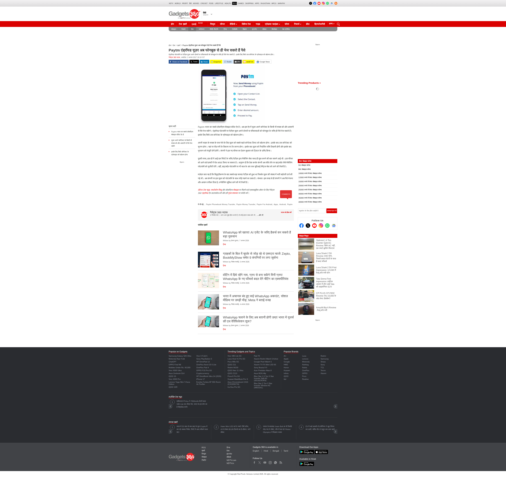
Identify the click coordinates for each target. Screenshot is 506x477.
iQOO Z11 (232, 365)
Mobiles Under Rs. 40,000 (179, 367)
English (256, 451)
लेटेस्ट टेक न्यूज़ (204, 189)
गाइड (258, 24)
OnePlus (305, 370)
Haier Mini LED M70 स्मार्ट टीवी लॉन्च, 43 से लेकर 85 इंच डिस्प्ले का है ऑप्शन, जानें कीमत (235, 429)
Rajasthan (265, 3)
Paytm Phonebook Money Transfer (220, 204)
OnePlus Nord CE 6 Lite (206, 365)
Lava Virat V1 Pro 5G (236, 359)
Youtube (265, 462)
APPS (257, 3)
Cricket (204, 3)
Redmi (323, 356)
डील (307, 24)
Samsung (325, 359)
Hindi (266, 451)
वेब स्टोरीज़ (286, 29)
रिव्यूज (212, 24)
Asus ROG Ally (260, 373)
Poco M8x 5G (233, 362)
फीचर (222, 24)
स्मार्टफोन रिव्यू (216, 189)
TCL (322, 367)
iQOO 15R (173, 387)
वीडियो (232, 24)
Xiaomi (323, 373)
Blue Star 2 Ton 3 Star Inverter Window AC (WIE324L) (263, 385)
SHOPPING (249, 3)
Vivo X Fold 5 (201, 356)
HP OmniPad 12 (203, 362)
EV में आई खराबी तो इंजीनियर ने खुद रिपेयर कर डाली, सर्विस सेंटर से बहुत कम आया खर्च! (320, 427)
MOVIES (196, 3)
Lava (304, 356)
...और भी (260, 215)
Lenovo (305, 359)
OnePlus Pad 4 (202, 367)
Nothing (305, 365)
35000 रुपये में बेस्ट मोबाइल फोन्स (310, 198)
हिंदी (190, 3)
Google (287, 362)
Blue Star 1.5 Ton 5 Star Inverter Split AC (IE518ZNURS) (264, 378)
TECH (234, 3)
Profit (185, 3)
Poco (304, 376)
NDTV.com (231, 460)
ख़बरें (178, 45)
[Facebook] (301, 225)
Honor (286, 367)
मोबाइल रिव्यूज (303, 236)
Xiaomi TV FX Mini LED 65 (265, 365)
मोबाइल (173, 29)
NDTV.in (230, 463)
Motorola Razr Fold (177, 359)
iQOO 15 (172, 376)
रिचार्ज (296, 24)
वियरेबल (274, 29)
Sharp (323, 362)
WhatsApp (275, 462)
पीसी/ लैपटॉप (214, 29)
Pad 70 (257, 356)
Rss (280, 462)
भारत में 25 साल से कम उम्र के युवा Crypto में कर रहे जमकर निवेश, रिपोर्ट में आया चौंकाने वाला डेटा (192, 429)
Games (241, 3)
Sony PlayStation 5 (204, 359)
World (178, 3)
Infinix (286, 373)
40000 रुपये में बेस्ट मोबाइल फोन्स (310, 202)
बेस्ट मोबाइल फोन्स (304, 169)
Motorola (306, 362)
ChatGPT (172, 362)
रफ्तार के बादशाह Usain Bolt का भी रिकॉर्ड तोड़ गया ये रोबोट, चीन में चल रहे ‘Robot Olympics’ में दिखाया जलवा (277, 429)
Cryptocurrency (202, 373)
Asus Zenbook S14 (176, 373)
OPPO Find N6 (175, 365)
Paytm (290, 204)
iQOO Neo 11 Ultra (235, 370)
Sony (323, 365)
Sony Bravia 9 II (260, 367)
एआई (197, 23)
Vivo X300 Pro (175, 379)
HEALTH (228, 3)
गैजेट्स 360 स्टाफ (174, 57)
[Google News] (334, 225)
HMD (286, 365)
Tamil (286, 451)
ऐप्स (192, 29)
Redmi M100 (233, 367)
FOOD (211, 3)
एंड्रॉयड (205, 193)
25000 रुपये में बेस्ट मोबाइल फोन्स (310, 190)
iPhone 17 (200, 379)
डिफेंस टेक (246, 24)
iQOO (286, 376)
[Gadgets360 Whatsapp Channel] (327, 225)
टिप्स (225, 29)
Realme (305, 379)
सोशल (264, 29)
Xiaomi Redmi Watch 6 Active (266, 359)
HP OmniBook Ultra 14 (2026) (208, 376)
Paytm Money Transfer (245, 204)
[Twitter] (308, 225)
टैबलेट (183, 29)
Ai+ (285, 356)
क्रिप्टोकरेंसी (319, 24)
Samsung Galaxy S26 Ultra (180, 356)
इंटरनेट (254, 29)
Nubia (304, 367)
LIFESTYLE (219, 3)
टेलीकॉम (234, 29)
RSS (204, 447)
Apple (286, 359)
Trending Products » (309, 83)
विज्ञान (245, 29)
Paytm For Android (264, 204)
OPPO (304, 373)
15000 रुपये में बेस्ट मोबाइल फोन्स (310, 181)
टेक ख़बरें (183, 24)
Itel (285, 379)
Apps (276, 204)
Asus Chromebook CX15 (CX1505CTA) (238, 383)
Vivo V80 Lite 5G (235, 356)
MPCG (274, 3)
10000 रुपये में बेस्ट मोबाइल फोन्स (310, 173)
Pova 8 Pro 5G (234, 376)
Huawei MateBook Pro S (238, 379)
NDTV (171, 3)
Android (282, 204)
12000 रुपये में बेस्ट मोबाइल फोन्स (310, 177)
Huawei (287, 370)
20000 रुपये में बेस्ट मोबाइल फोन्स (310, 186)
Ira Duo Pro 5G (234, 387)
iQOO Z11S (232, 373)
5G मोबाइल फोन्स (304, 165)
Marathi (281, 3)
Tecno (323, 370)
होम (172, 24)
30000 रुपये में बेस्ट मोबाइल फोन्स (310, 194)
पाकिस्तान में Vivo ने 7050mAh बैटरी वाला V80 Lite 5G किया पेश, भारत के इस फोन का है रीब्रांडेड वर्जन (192, 404)
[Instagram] (321, 225)
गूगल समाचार (233, 193)
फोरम (287, 24)
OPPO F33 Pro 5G (204, 370)
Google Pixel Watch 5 (263, 362)
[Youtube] (314, 225)
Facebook (254, 462)
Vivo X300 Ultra (175, 370)
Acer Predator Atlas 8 (263, 370)
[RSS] (335, 3)
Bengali (276, 451)
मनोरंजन (201, 29)
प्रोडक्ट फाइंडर (271, 24)
